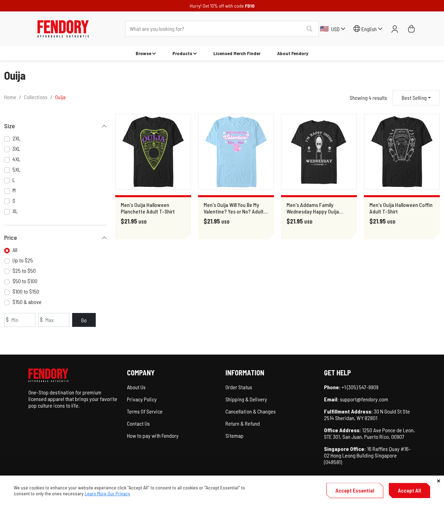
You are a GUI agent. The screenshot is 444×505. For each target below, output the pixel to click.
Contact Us (138, 423)
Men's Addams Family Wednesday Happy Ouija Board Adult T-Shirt (313, 208)
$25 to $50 (24, 270)
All (14, 249)
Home (10, 97)
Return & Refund (242, 423)
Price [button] (10, 237)
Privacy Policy (142, 399)
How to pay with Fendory (153, 435)
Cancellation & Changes (250, 411)
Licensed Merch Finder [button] (237, 53)
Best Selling (414, 97)
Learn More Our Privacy (107, 493)
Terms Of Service (145, 411)
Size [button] (9, 126)
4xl (16, 159)
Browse (143, 53)
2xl (16, 138)
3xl (16, 148)
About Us (136, 387)
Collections (36, 97)
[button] (63, 28)
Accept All (409, 490)
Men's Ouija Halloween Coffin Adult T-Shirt (401, 208)
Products (182, 53)
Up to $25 (22, 260)
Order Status (238, 387)
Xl (15, 211)
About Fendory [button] (292, 53)
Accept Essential (354, 490)
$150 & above (27, 301)
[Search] (309, 28)
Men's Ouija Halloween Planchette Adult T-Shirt (148, 208)
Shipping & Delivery (246, 399)
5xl (16, 169)
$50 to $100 (24, 281)
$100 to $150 (25, 291)
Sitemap (234, 435)
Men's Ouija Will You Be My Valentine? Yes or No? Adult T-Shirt (234, 208)
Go (84, 320)
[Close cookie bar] (438, 481)
